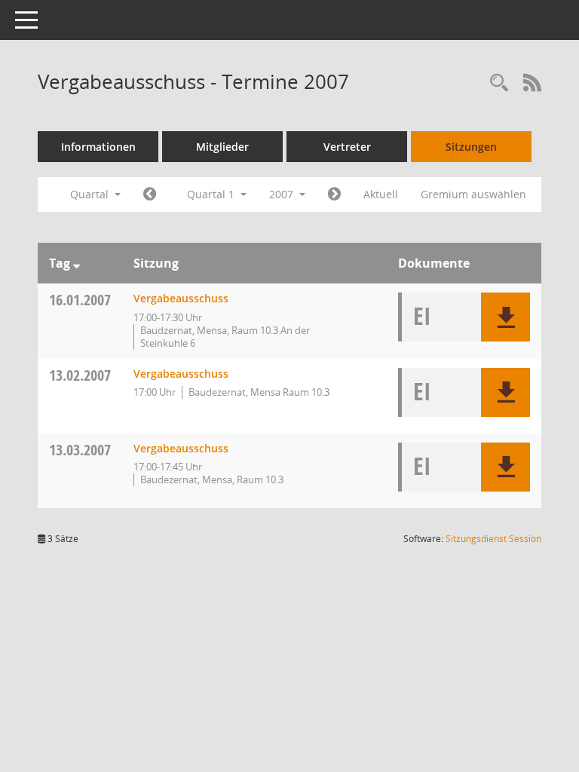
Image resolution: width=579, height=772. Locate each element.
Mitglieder (222, 146)
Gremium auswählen (473, 194)
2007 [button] (282, 194)
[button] (505, 317)
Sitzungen (471, 146)
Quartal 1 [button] (212, 194)
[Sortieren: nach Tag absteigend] (76, 263)
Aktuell (380, 194)
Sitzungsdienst (493, 538)
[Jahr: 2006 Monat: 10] (149, 194)
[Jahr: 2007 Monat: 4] (334, 194)
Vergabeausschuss (180, 298)
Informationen (98, 146)
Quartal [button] (91, 194)
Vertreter (347, 146)
